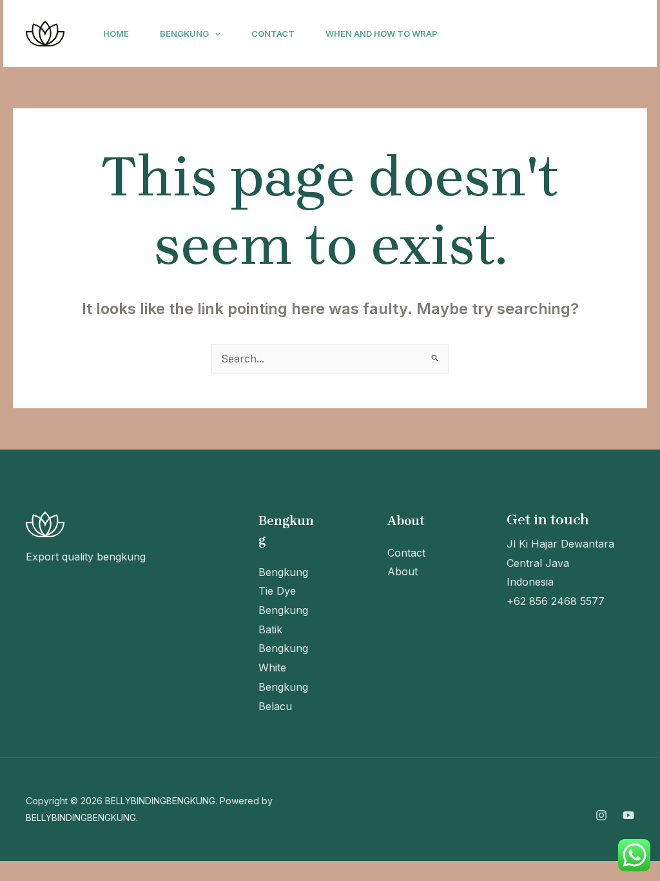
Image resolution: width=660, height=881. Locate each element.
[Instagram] (474, 34)
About (402, 571)
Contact (273, 33)
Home (116, 33)
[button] (214, 33)
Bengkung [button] (184, 33)
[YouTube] (502, 34)
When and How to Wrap (381, 33)
